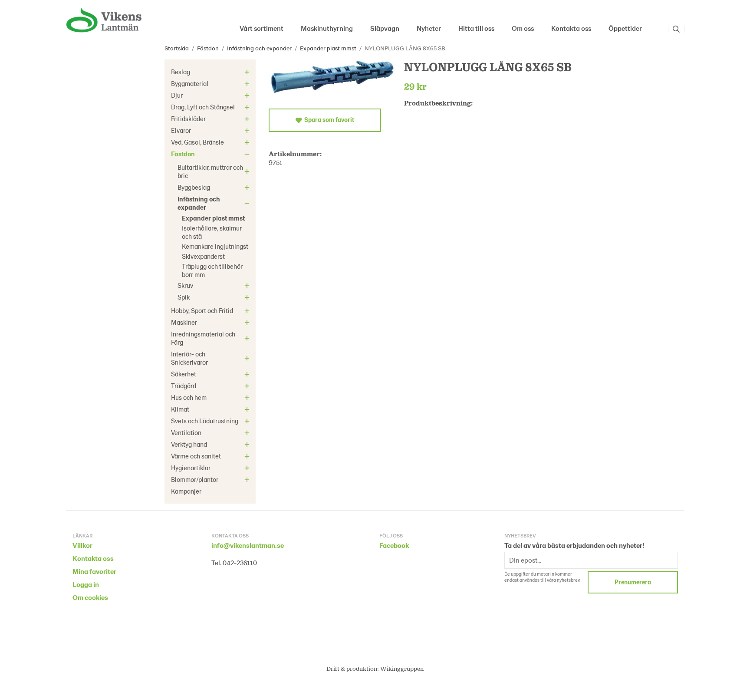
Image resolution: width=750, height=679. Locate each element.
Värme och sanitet (196, 456)
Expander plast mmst (213, 218)
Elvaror (181, 130)
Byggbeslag (194, 187)
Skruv (185, 285)
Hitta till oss (476, 28)
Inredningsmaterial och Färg (203, 338)
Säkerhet (183, 374)
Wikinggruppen (402, 668)
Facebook (394, 545)
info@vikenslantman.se (247, 545)
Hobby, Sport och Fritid (202, 310)
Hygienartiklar (191, 467)
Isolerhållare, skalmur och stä (212, 232)
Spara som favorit (328, 119)
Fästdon (183, 154)
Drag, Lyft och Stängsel (203, 107)
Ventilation (186, 432)
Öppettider (625, 28)
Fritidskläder (188, 118)
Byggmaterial (189, 83)
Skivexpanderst (203, 256)
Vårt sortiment (261, 28)
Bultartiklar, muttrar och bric (210, 171)
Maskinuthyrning (327, 28)
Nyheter (429, 28)
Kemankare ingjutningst (215, 246)
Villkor (82, 545)
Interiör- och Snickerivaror (189, 358)
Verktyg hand (189, 444)
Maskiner (184, 322)
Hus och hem (189, 397)
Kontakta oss (571, 28)
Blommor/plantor (194, 479)
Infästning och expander (199, 203)
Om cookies (90, 597)
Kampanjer (186, 491)
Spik (184, 297)
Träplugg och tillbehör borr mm (212, 270)
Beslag (180, 72)
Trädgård (183, 385)
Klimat (180, 409)
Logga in (85, 584)
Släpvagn (384, 28)
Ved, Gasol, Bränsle (197, 142)
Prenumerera (633, 582)
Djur (177, 95)
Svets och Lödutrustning (204, 421)
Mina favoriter (94, 571)
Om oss (523, 28)
